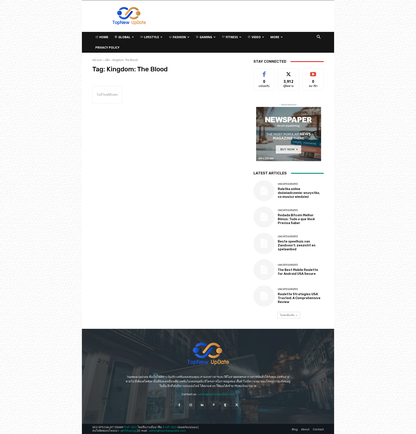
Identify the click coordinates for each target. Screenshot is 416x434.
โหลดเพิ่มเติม (287, 315)
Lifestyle (151, 37)
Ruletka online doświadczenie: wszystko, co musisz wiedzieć (299, 193)
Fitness (231, 37)
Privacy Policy (107, 47)
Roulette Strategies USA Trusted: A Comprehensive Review (299, 298)
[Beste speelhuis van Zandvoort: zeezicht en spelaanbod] (264, 243)
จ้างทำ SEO (169, 427)
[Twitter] (236, 405)
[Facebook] (179, 405)
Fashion (179, 37)
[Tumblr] (225, 405)
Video (256, 37)
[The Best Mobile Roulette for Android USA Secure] (264, 269)
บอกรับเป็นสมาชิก (313, 72)
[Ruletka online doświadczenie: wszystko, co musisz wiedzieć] (264, 190)
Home (103, 37)
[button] (318, 37)
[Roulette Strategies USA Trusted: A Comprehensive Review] (264, 295)
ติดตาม (288, 72)
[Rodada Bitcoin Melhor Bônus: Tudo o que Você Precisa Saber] (264, 217)
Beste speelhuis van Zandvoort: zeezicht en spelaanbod (296, 245)
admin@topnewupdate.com (216, 394)
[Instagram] (191, 405)
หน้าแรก (97, 60)
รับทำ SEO (130, 427)
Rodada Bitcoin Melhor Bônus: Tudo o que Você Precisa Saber (296, 219)
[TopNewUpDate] (208, 354)
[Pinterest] (214, 405)
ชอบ (264, 72)
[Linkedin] (202, 405)
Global (123, 37)
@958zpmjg (128, 430)
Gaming (205, 37)
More (274, 37)
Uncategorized (288, 184)
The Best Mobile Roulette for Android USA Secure (298, 272)
